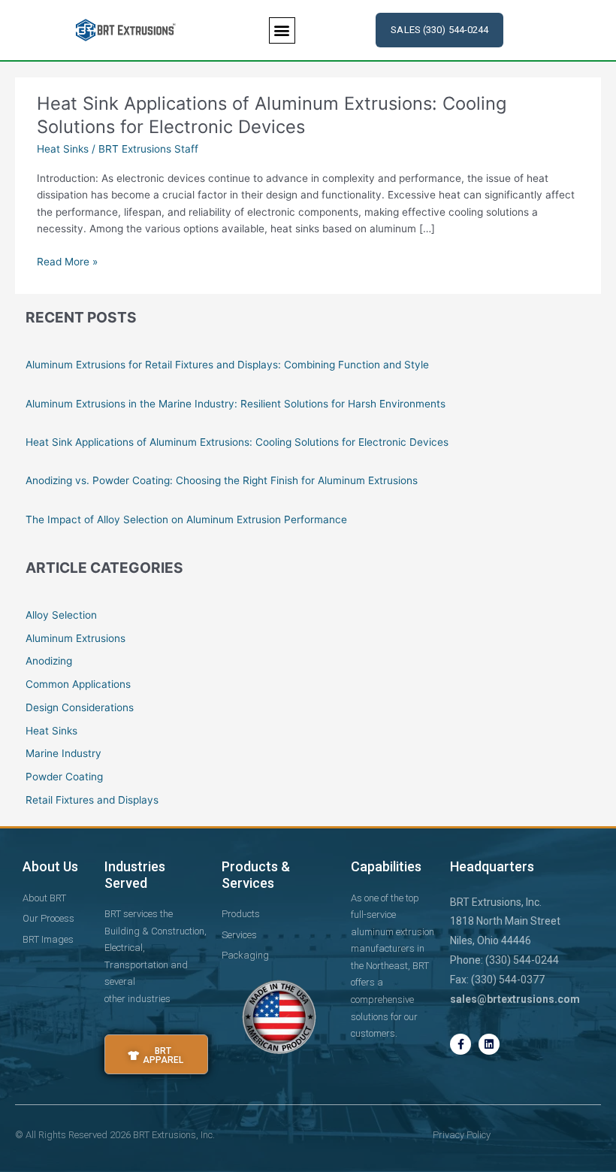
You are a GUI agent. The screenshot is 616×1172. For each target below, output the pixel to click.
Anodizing (49, 661)
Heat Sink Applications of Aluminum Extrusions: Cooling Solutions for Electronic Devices (271, 115)
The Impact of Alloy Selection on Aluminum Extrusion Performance (186, 519)
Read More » (67, 262)
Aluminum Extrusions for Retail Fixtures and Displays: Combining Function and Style (227, 365)
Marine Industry (63, 753)
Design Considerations (80, 707)
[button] (282, 30)
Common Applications (78, 684)
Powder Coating (64, 777)
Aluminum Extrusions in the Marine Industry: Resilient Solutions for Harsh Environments (235, 404)
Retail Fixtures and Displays (92, 800)
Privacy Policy (462, 1134)
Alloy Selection (61, 615)
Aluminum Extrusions (75, 638)
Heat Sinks (63, 149)
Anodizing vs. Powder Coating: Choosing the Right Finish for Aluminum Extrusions (222, 480)
